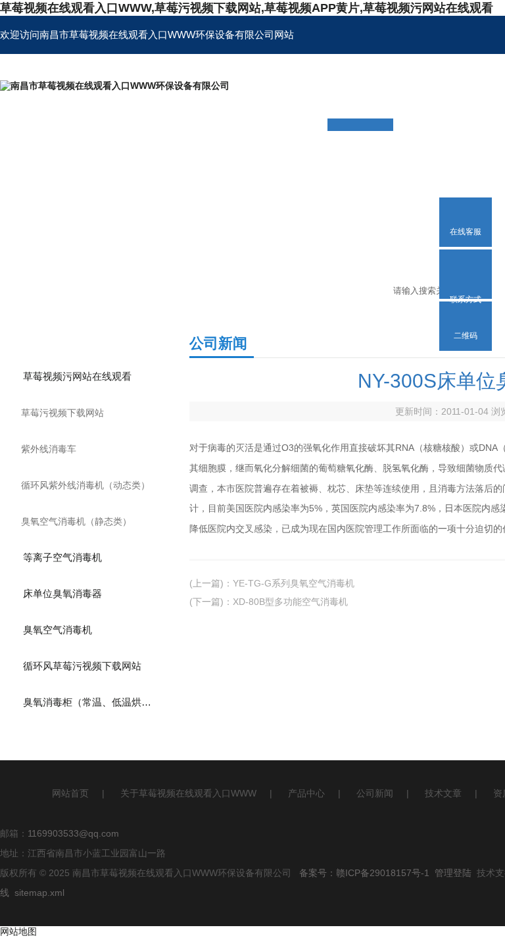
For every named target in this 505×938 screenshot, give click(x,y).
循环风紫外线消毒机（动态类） (85, 485)
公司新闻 (374, 793)
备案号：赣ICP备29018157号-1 (364, 873)
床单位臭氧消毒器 (62, 593)
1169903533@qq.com (73, 833)
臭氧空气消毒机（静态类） (76, 521)
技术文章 (443, 793)
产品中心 (306, 793)
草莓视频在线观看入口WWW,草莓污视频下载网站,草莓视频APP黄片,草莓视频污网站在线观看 (246, 7)
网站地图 (18, 931)
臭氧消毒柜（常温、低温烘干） (92, 702)
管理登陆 (453, 873)
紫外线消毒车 (48, 449)
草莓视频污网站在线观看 (77, 376)
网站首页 (70, 793)
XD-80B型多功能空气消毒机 (290, 601)
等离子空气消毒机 (62, 557)
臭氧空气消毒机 (57, 629)
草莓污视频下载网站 (62, 412)
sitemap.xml (39, 892)
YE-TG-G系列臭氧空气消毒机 (293, 583)
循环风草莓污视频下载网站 (82, 665)
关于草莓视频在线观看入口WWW (188, 793)
